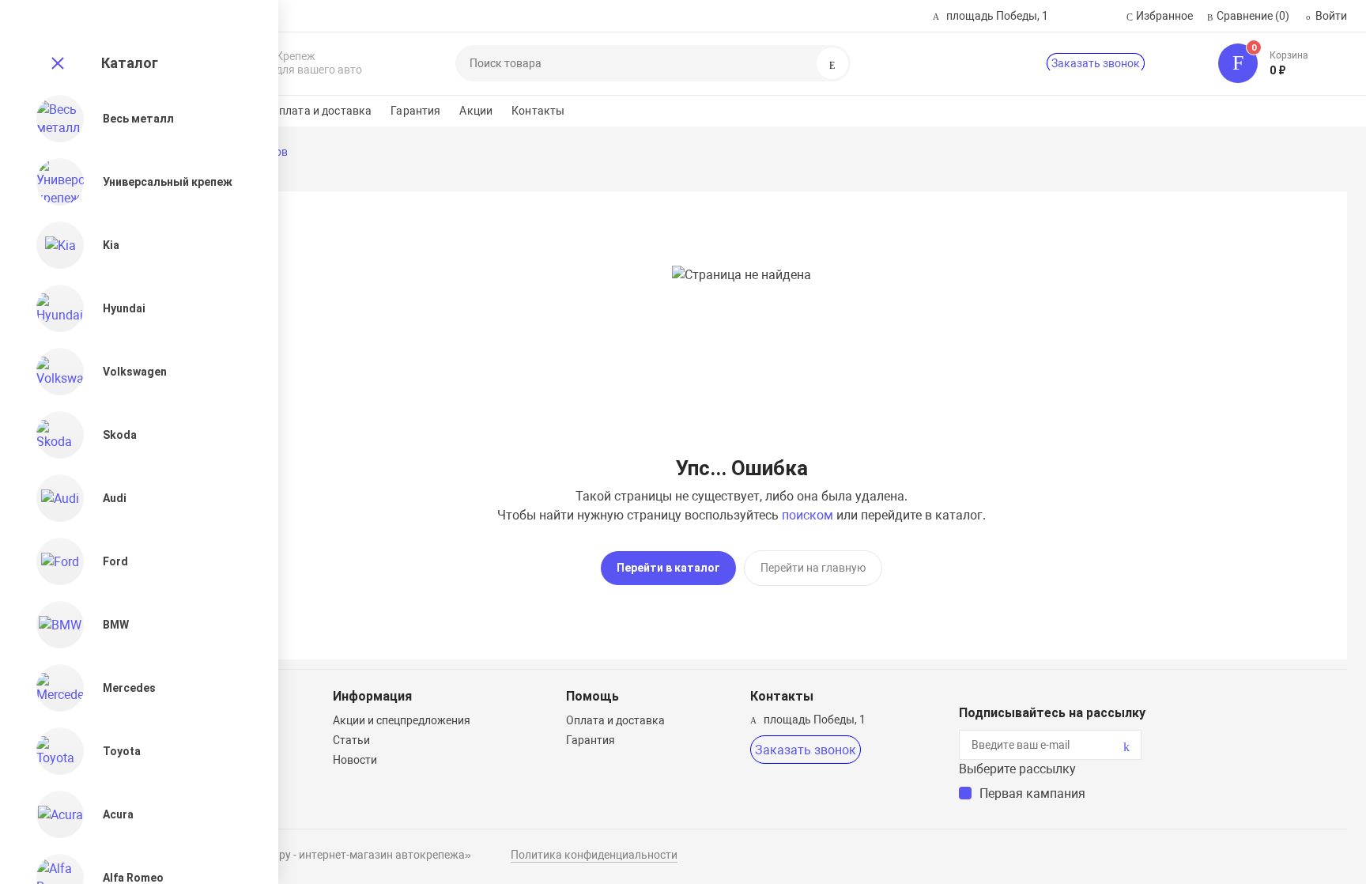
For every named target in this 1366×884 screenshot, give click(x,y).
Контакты (537, 110)
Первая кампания (1032, 793)
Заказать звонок (1095, 63)
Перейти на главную (813, 567)
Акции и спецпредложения (401, 720)
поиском (807, 515)
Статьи (351, 740)
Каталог (129, 63)
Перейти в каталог (668, 567)
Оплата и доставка (321, 110)
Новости (355, 760)
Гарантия (415, 110)
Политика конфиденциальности (594, 854)
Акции (475, 110)
